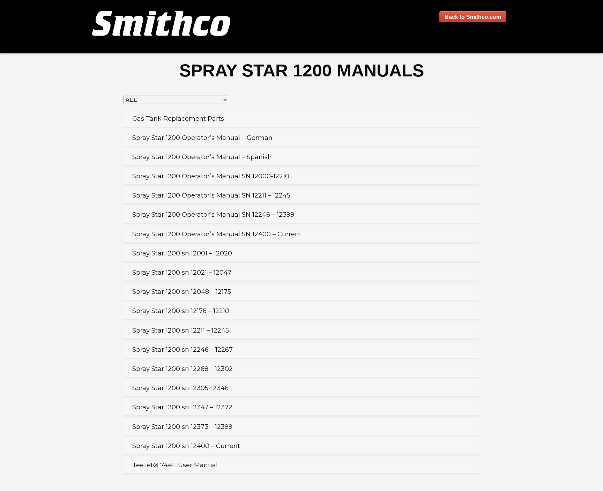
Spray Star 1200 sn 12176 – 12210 (180, 311)
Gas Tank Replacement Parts (178, 118)
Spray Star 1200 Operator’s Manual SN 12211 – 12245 (211, 195)
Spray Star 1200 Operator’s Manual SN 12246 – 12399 (213, 214)
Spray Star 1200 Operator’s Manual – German (202, 138)
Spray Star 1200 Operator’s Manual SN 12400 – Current (217, 234)
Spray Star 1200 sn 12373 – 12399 (182, 427)
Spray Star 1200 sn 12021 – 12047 (181, 272)
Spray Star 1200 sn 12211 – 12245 (180, 330)
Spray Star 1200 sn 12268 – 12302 (182, 369)
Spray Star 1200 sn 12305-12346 (180, 388)
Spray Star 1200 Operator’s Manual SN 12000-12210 (210, 176)
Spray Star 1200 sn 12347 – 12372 (182, 407)
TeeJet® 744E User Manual (175, 465)
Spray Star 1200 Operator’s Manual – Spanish (202, 157)
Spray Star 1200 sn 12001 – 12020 (182, 253)
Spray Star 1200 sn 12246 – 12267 (182, 350)
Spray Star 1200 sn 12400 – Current (186, 446)
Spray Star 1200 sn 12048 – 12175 (181, 292)
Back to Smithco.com (473, 17)
